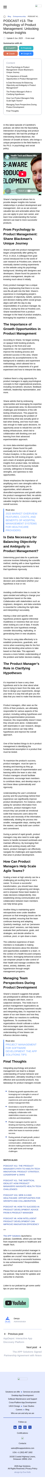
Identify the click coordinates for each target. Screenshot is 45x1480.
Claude (12, 54)
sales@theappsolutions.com (22, 1448)
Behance (20, 1427)
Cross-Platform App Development (22, 1402)
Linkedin (15, 1427)
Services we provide (31, 1392)
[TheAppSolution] (4, 16)
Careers (19, 1410)
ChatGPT (12, 48)
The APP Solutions (12, 1236)
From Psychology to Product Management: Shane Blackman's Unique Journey (19, 69)
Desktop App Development (22, 1395)
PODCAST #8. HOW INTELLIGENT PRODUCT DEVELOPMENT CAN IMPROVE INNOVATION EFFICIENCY (21, 1221)
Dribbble (25, 1427)
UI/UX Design (14, 1406)
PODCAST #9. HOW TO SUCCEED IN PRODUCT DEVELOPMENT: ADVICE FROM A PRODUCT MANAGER (21, 1210)
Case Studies (28, 1406)
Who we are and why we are (22, 1413)
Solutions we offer (12, 1392)
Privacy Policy (31, 1469)
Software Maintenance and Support (22, 1399)
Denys (17, 1318)
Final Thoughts (12, 111)
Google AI (27, 54)
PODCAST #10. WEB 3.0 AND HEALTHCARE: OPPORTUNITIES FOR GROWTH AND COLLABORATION (21, 1198)
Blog (27, 1410)
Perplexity (27, 48)
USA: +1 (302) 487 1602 (22, 1452)
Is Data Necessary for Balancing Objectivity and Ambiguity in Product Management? (21, 85)
